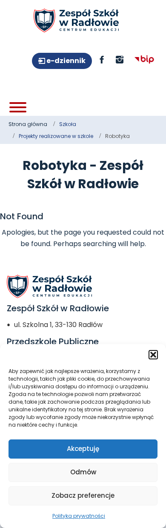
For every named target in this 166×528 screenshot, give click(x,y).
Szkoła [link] (67, 124)
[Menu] (17, 107)
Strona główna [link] (28, 124)
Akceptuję (83, 448)
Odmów (83, 472)
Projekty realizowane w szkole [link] (56, 136)
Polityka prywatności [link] (78, 515)
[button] (153, 354)
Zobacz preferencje (83, 495)
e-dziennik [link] (65, 61)
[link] (76, 20)
